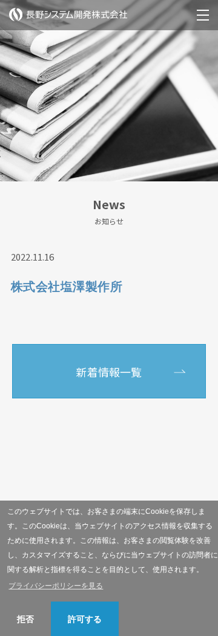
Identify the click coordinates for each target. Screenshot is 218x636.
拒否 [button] (25, 619)
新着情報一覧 (109, 372)
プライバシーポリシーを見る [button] (55, 586)
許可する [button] (85, 619)
